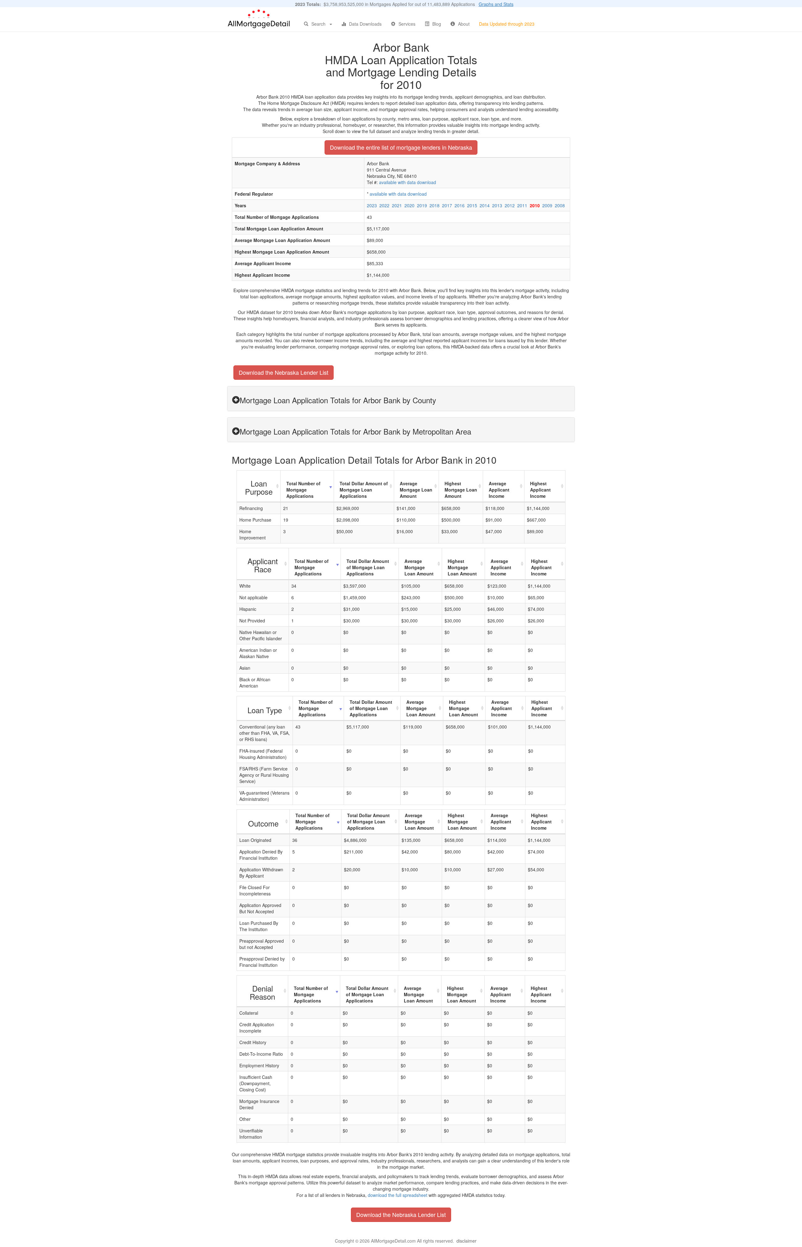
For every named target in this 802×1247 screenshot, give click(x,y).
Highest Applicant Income (540, 489)
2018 (435, 205)
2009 (547, 205)
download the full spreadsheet (397, 1195)
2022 (384, 205)
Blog (436, 24)
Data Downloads (365, 24)
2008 (560, 205)
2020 (409, 205)
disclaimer (466, 1241)
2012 (510, 205)
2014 (485, 205)
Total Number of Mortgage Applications (303, 489)
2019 (422, 205)
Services (406, 24)
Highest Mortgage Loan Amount (461, 489)
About (464, 24)
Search (318, 24)
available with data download (407, 182)
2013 (497, 205)
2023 (372, 205)
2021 (397, 205)
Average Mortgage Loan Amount (416, 489)
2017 (447, 205)
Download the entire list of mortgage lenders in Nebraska (401, 147)
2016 (460, 205)
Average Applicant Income (499, 489)
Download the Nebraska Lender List (283, 372)
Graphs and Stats (496, 4)
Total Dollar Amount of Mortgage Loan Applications (364, 489)
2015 (472, 205)
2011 (522, 205)
